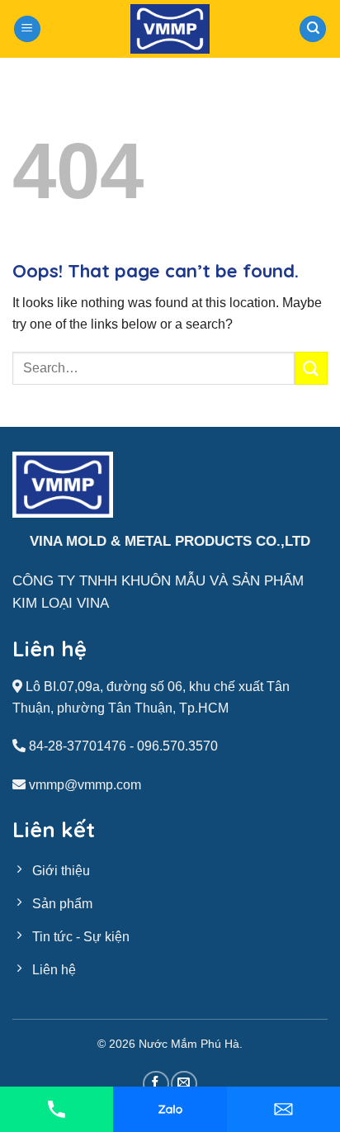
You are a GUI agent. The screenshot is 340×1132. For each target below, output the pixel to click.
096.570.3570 (177, 746)
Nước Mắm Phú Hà (189, 1043)
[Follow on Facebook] (155, 1083)
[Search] (313, 29)
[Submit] (311, 368)
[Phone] (56, 1109)
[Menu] (27, 29)
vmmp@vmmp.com (85, 785)
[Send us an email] (183, 1083)
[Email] (283, 1109)
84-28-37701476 (77, 746)
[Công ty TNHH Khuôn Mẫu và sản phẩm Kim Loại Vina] (170, 29)
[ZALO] (169, 1109)
